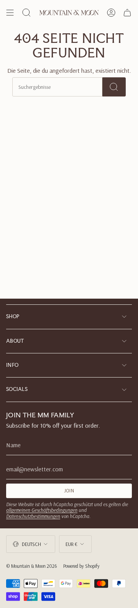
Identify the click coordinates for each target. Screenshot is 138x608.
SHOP (12, 316)
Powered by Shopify (81, 566)
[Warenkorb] (127, 12)
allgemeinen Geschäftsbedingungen (41, 510)
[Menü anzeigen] (10, 12)
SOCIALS (17, 389)
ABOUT (15, 341)
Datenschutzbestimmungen (33, 516)
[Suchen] (114, 86)
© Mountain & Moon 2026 (31, 566)
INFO (12, 365)
